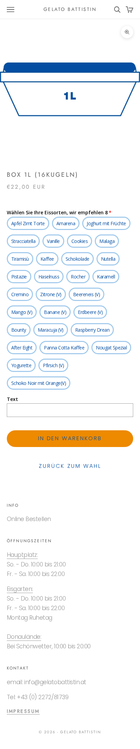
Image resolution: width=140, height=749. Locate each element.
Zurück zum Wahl (70, 466)
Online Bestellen (29, 519)
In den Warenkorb (70, 438)
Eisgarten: (20, 589)
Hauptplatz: (22, 555)
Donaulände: (24, 637)
